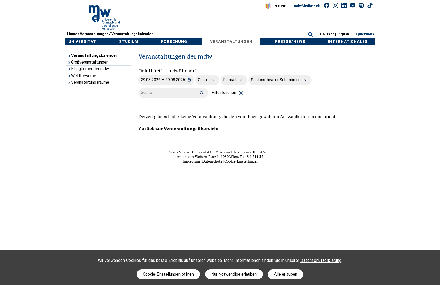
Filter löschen (224, 92)
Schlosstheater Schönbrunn (276, 79)
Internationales (348, 41)
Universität (82, 41)
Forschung (174, 41)
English (343, 34)
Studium (128, 41)
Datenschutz (212, 161)
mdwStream (182, 70)
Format (230, 79)
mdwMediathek (307, 6)
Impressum (191, 161)
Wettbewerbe (83, 75)
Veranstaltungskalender (132, 34)
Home (72, 34)
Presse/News (290, 41)
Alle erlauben (285, 274)
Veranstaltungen (94, 34)
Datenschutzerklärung (320, 260)
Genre (203, 79)
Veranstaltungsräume (90, 82)
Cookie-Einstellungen (241, 161)
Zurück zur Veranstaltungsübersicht (178, 129)
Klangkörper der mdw (90, 68)
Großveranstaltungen (89, 62)
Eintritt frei (149, 70)
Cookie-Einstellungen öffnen (168, 274)
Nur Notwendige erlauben (234, 274)
